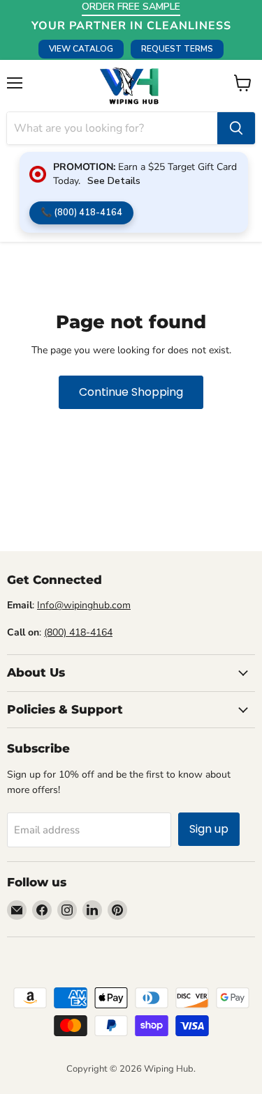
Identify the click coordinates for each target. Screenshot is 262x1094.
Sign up (208, 829)
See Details (113, 180)
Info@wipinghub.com (84, 605)
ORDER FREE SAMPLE (131, 6)
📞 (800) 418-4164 (81, 212)
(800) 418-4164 (78, 632)
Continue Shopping (131, 392)
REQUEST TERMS (177, 48)
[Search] (236, 128)
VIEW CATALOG (81, 48)
